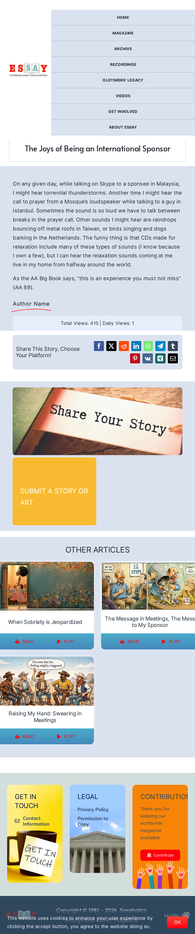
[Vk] (147, 358)
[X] (111, 346)
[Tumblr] (173, 346)
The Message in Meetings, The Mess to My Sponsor (150, 621)
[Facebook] (99, 346)
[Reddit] (124, 346)
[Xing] (160, 358)
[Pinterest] (135, 358)
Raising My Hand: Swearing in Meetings (45, 716)
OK (177, 922)
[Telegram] (160, 346)
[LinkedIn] (136, 346)
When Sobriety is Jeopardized (45, 622)
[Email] (173, 358)
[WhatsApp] (148, 346)
